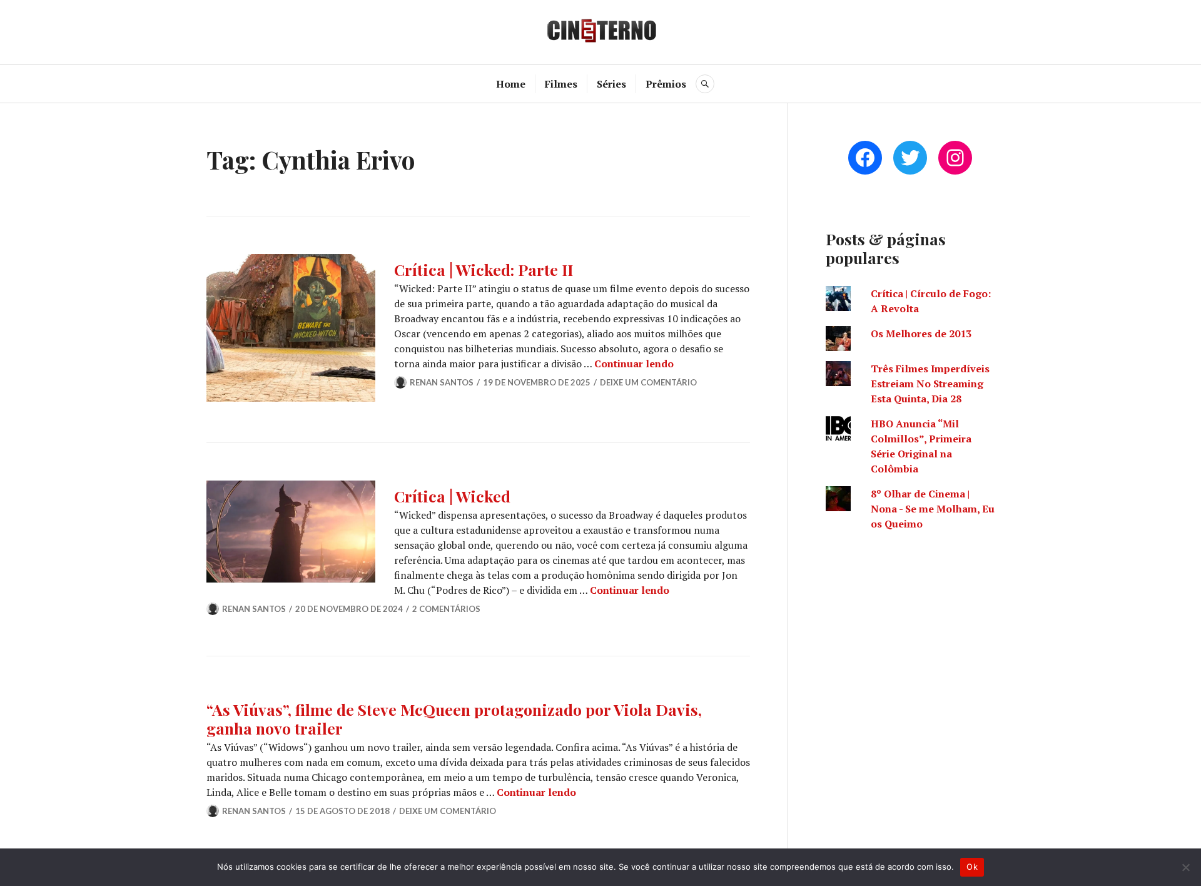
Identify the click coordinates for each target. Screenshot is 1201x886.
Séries (611, 84)
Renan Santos (442, 382)
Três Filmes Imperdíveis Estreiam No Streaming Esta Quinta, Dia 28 (930, 383)
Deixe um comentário (648, 382)
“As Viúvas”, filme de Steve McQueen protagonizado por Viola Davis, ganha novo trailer (454, 718)
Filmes (561, 84)
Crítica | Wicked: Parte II (483, 269)
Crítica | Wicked (452, 496)
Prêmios (666, 84)
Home (510, 84)
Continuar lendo (634, 363)
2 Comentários (446, 609)
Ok (972, 867)
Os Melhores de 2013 (921, 333)
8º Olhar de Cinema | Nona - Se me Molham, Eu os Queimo (933, 509)
